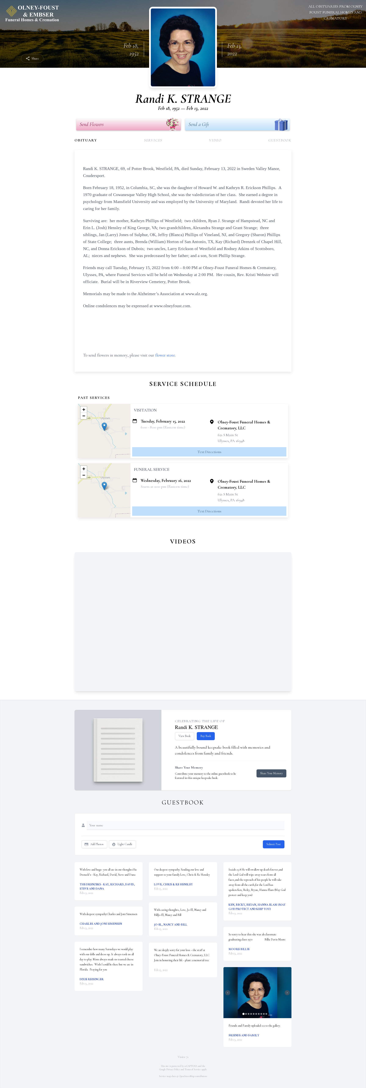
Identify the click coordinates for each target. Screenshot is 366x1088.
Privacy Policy (173, 1069)
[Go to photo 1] (244, 1014)
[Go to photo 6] (256, 1014)
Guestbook (279, 140)
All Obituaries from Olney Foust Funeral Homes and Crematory (335, 12)
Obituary (86, 140)
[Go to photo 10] (266, 1014)
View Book (185, 736)
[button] (104, 426)
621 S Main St (228, 435)
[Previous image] (227, 992)
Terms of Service (193, 1069)
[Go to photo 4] (251, 1014)
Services (153, 140)
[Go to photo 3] (249, 1014)
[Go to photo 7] (259, 1014)
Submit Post (273, 844)
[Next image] (287, 992)
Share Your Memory (271, 773)
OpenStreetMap (186, 1076)
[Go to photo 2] (246, 1014)
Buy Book (205, 736)
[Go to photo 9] (264, 1014)
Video (215, 140)
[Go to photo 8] (261, 1014)
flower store (165, 355)
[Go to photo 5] (254, 1014)
